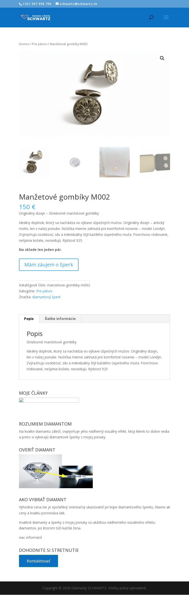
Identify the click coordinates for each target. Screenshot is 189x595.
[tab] (29, 319)
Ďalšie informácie (60, 318)
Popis (29, 318)
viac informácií (30, 537)
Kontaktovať (38, 561)
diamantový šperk (46, 297)
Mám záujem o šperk (48, 264)
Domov (24, 44)
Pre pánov (39, 44)
